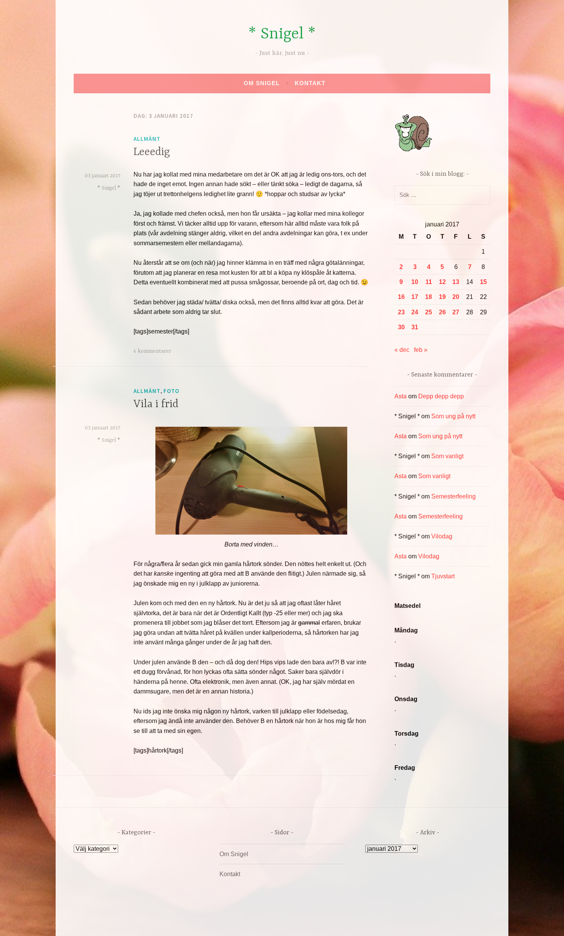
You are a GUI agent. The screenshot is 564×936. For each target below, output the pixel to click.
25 (428, 312)
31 (414, 327)
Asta (400, 396)
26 (442, 312)
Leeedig (152, 152)
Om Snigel (262, 83)
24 (414, 312)
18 (428, 297)
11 (428, 282)
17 (414, 297)
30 (401, 327)
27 (455, 312)
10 (414, 282)
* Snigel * (282, 34)
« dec (401, 350)
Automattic (353, 922)
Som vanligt (447, 456)
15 (483, 282)
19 (442, 297)
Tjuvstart (443, 576)
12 (442, 282)
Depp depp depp (441, 396)
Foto (171, 391)
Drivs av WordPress (225, 922)
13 (455, 282)
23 (401, 312)
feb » (420, 350)
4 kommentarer (152, 351)
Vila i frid (156, 404)
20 (455, 297)
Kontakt (310, 83)
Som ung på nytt (453, 416)
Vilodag (441, 536)
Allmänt (147, 138)
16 (401, 297)
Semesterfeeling (453, 496)
